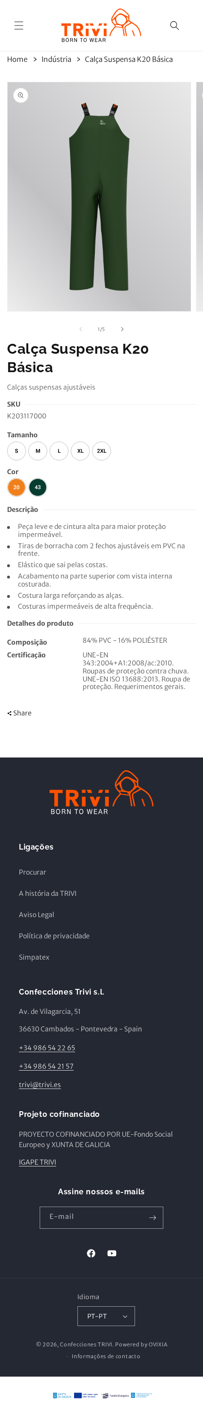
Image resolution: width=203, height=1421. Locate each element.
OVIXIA (158, 1344)
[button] (18, 25)
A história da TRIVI (47, 893)
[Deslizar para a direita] (122, 329)
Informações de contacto (106, 1356)
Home (17, 59)
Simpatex (34, 957)
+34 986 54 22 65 (47, 1048)
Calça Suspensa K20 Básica (129, 59)
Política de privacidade (54, 936)
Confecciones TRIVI (86, 1344)
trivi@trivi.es (40, 1085)
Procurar (32, 872)
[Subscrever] (152, 1218)
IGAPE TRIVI (37, 1162)
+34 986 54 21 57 (46, 1066)
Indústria (56, 59)
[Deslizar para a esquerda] (80, 329)
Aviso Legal (36, 914)
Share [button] (22, 713)
